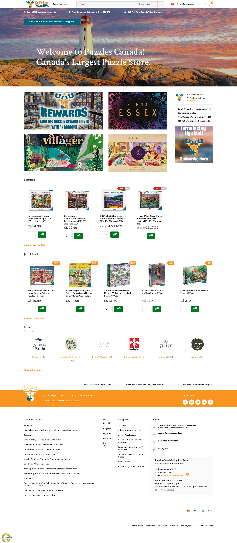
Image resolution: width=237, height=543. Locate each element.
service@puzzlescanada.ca (170, 433)
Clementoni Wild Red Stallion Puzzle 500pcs (152, 292)
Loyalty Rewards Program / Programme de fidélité (47, 459)
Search (161, 4)
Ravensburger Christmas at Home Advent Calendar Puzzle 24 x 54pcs (41, 293)
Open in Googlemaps (174, 475)
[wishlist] (204, 4)
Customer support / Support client (40, 454)
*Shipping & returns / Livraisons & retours (42, 449)
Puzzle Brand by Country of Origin (39, 495)
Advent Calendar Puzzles (129, 430)
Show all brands (32, 370)
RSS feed (162, 525)
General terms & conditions (142, 525)
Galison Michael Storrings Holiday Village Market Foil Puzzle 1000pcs (117, 293)
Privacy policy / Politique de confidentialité (43, 440)
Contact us (192, 101)
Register (107, 428)
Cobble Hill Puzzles (71, 358)
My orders (107, 433)
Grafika (197, 356)
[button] (28, 125)
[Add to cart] (42, 234)
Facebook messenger (168, 441)
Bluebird (39, 356)
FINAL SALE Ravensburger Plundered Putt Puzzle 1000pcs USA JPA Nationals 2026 (150, 219)
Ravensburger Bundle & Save (131, 466)
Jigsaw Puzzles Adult (127, 435)
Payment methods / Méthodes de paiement (44, 444)
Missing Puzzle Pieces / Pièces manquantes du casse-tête (50, 468)
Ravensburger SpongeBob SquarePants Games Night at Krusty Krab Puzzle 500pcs (79, 293)
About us (28, 425)
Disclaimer (28, 435)
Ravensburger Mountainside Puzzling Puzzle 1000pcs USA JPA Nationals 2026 (75, 219)
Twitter (198, 402)
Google (204, 402)
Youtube (210, 402)
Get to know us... (60, 4)
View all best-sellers (34, 244)
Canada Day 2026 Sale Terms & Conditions (44, 490)
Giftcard (122, 425)
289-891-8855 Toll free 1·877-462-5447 (177, 425)
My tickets (108, 438)
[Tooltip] (210, 109)
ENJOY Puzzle (102, 356)
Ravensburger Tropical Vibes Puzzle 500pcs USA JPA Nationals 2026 (39, 218)
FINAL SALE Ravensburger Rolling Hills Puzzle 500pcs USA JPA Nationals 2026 (113, 218)
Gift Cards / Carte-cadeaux (36, 464)
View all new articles (34, 318)
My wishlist (106, 444)
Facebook (185, 402)
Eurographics (134, 356)
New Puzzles (124, 461)
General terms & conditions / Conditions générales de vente (51, 430)
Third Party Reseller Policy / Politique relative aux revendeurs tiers (54, 473)
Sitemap (28, 478)
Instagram (191, 402)
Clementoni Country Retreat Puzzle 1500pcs (194, 292)
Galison (166, 356)
